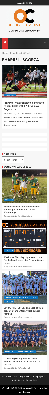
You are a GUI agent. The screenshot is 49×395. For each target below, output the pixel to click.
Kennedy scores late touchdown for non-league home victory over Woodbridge (22, 209)
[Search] (44, 41)
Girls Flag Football (26, 352)
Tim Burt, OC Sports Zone (32, 114)
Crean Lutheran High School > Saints (20, 297)
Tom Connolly (25, 368)
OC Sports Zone (26, 216)
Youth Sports (18, 380)
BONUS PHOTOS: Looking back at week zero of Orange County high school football (24, 311)
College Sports (38, 376)
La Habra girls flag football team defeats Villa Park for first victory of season (22, 361)
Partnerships (31, 380)
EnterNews (38, 388)
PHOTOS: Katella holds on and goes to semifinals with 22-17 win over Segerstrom (24, 106)
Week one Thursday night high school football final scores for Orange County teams (24, 260)
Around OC (9, 95)
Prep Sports (24, 376)
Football (9, 200)
